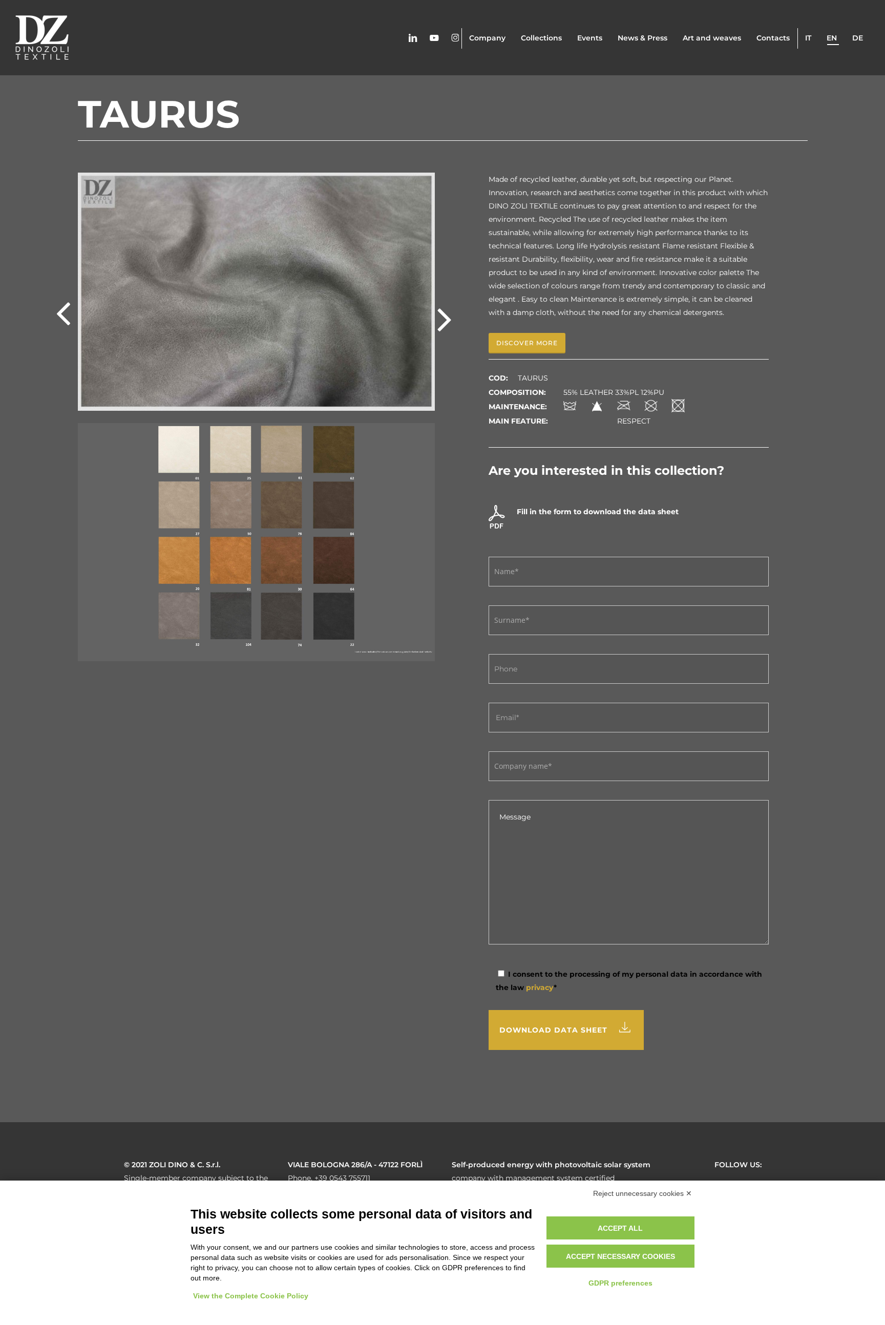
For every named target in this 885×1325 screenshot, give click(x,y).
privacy (540, 987)
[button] (527, 343)
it (808, 38)
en (832, 38)
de (857, 38)
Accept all (620, 1228)
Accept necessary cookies (620, 1256)
